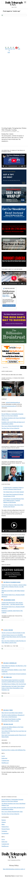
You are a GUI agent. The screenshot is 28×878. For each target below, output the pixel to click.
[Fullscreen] (24, 166)
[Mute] (22, 166)
